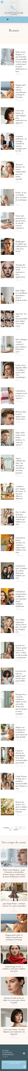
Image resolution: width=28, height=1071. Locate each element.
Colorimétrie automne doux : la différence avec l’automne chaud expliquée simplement (21, 598)
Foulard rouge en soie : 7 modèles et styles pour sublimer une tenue (14, 968)
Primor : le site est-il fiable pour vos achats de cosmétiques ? (21, 197)
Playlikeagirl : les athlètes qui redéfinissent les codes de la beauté (21, 246)
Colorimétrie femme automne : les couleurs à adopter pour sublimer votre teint (21, 545)
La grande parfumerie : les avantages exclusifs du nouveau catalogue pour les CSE (21, 143)
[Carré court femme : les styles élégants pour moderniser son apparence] (14, 1017)
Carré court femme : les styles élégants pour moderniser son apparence (14, 1031)
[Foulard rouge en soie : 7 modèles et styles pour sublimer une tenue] (14, 954)
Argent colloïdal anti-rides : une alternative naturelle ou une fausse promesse (21, 465)
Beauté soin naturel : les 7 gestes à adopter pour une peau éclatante (21, 807)
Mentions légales (11, 1062)
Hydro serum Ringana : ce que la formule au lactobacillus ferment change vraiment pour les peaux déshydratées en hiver (21, 61)
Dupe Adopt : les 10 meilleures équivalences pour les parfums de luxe (21, 295)
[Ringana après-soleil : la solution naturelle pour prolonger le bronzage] (14, 923)
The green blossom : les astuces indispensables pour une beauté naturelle (21, 171)
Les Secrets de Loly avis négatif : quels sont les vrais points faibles (21, 676)
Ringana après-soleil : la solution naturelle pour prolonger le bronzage (14, 937)
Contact (21, 1061)
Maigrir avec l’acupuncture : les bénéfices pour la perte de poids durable (21, 732)
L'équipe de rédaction (21, 1062)
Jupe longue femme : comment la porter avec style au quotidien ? (14, 905)
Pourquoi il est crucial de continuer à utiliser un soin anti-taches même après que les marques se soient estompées (21, 704)
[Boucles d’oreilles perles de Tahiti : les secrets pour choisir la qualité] (14, 986)
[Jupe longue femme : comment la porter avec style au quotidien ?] (14, 891)
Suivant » (16, 829)
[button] (2, 2)
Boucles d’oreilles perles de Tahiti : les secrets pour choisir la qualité (14, 1000)
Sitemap (4, 1062)
